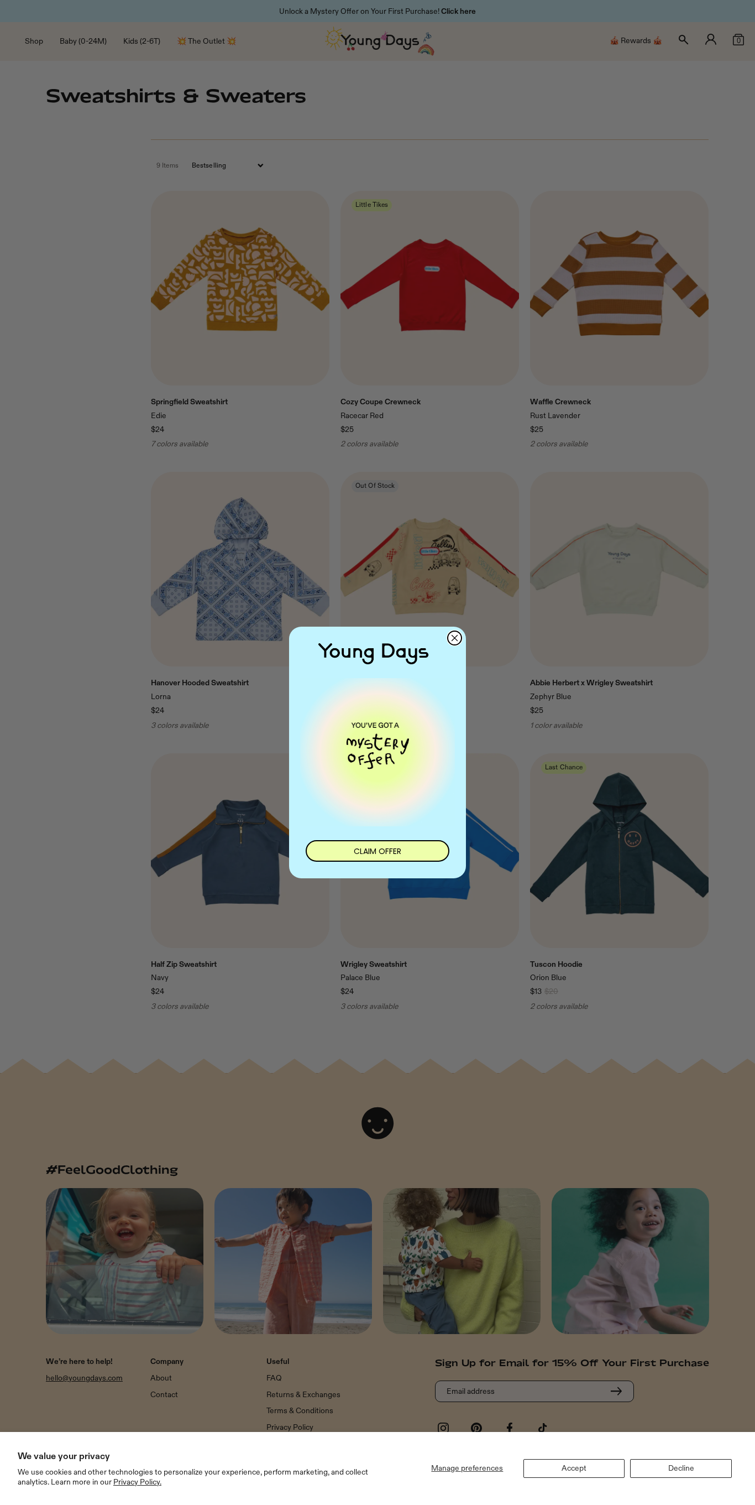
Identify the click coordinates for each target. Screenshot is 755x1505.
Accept (574, 1468)
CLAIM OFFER (377, 851)
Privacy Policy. (137, 1482)
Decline (681, 1468)
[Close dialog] (455, 638)
